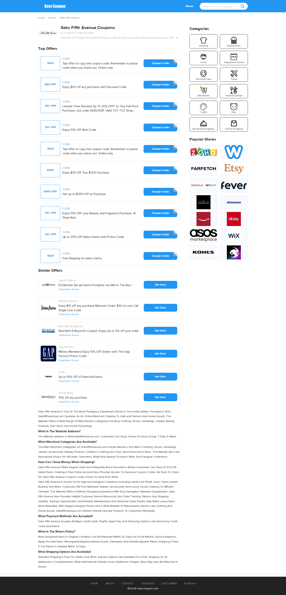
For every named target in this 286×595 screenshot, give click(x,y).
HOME (94, 583)
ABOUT (109, 583)
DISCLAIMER (169, 583)
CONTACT (127, 583)
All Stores (190, 583)
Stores (189, 6)
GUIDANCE (147, 583)
